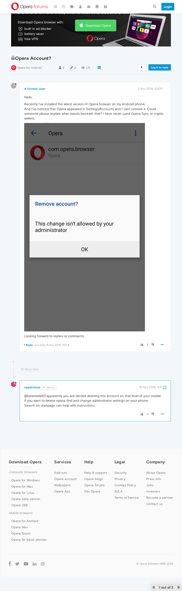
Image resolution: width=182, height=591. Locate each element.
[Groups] (89, 6)
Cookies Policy (125, 485)
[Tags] (72, 6)
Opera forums (94, 485)
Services (62, 462)
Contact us (154, 504)
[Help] (105, 6)
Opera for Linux (22, 492)
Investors (153, 491)
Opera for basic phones (29, 539)
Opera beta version (25, 499)
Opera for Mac (22, 486)
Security (121, 472)
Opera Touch (20, 533)
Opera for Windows (25, 480)
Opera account (65, 479)
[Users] (80, 6)
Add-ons (60, 472)
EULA (118, 491)
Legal (120, 462)
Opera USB (19, 505)
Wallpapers (62, 485)
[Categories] (55, 6)
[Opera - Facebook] (10, 563)
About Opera (156, 472)
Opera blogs (93, 479)
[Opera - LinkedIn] (34, 563)
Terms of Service (127, 497)
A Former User (34, 89)
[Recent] (64, 6)
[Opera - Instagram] (43, 563)
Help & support (95, 472)
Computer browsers (23, 472)
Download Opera (98, 25)
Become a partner (159, 497)
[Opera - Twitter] (17, 563)
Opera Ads (62, 491)
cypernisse (32, 387)
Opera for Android (29, 67)
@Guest (50, 388)
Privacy (120, 479)
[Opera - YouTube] (26, 563)
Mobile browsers (20, 513)
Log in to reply (159, 67)
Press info (153, 479)
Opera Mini (19, 527)
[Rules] (97, 6)
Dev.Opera (92, 491)
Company (155, 462)
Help (88, 462)
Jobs (150, 485)
